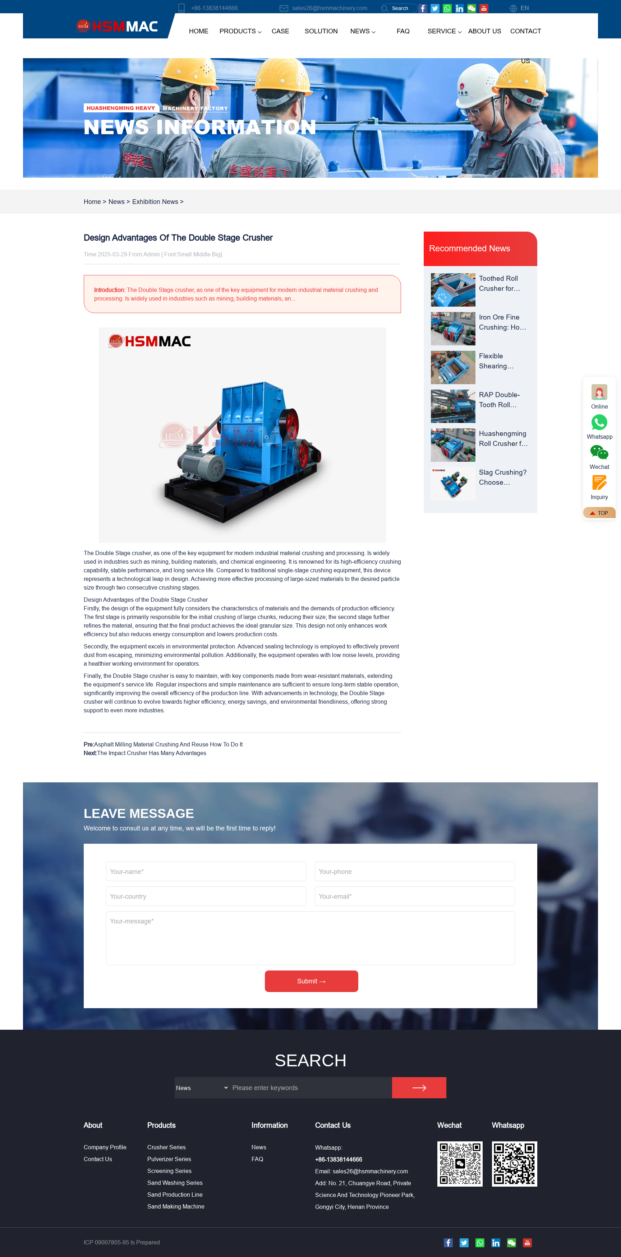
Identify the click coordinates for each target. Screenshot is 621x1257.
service (442, 31)
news (360, 31)
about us (484, 31)
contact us (525, 46)
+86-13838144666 (214, 8)
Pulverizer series (169, 1159)
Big (216, 254)
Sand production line (175, 1194)
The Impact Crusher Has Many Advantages (151, 753)
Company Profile (105, 1147)
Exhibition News (155, 201)
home (198, 31)
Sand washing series (175, 1182)
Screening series (169, 1171)
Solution (321, 31)
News (117, 201)
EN (525, 8)
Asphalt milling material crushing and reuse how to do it (168, 744)
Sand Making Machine (175, 1206)
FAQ (403, 31)
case (280, 31)
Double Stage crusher (123, 553)
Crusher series (166, 1147)
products (238, 31)
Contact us (98, 1159)
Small (184, 254)
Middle (202, 254)
